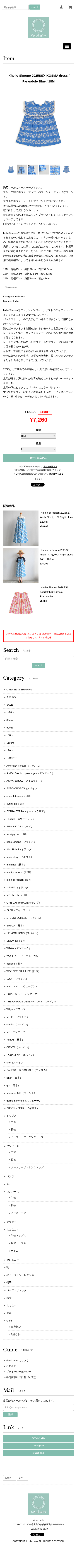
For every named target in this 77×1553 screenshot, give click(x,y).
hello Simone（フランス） (21, 841)
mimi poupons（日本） (19, 872)
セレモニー (12, 1259)
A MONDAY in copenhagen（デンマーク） (30, 773)
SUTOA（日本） (15, 925)
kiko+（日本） (14, 1077)
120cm (10, 750)
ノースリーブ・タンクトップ (27, 1137)
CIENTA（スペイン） (18, 1047)
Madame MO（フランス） (21, 1093)
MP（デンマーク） (17, 1032)
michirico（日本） (16, 864)
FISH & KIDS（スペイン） (21, 826)
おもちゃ (11, 1305)
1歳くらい (16, 1334)
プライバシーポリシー (18, 1371)
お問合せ (11, 1366)
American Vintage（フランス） (24, 765)
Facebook (38, 1453)
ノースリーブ (18, 1212)
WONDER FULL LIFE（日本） (23, 971)
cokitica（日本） (15, 963)
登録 (10, 1414)
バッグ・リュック (16, 1290)
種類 (38, 430)
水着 (8, 1297)
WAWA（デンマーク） (18, 948)
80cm (9, 720)
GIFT (9, 1320)
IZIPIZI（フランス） (17, 1016)
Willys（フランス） (17, 1009)
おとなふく (12, 1229)
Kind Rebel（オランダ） (20, 849)
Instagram (39, 1445)
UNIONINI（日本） (17, 940)
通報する (38, 479)
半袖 (13, 1121)
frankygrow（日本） (17, 834)
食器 (8, 1313)
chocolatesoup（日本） (19, 796)
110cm (10, 742)
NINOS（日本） (15, 1039)
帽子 (8, 1282)
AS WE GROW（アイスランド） (24, 780)
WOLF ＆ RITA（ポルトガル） (23, 955)
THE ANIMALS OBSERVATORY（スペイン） (31, 1001)
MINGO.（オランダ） (18, 887)
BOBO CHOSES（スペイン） (23, 788)
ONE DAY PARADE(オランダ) (23, 902)
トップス (11, 1115)
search (34, 7)
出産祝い (16, 1326)
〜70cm (10, 712)
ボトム (14, 1250)
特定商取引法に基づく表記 (21, 1377)
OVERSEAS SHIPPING (19, 689)
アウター (11, 1221)
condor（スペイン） (17, 1024)
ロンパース (12, 1191)
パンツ (10, 1176)
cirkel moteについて (17, 1360)
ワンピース (12, 1146)
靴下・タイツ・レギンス (20, 1274)
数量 (38, 443)
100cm (10, 735)
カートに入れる (38, 457)
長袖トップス (18, 1243)
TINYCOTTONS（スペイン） (23, 933)
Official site (38, 1438)
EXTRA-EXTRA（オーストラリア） (26, 811)
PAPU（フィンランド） (19, 910)
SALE (9, 704)
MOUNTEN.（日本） (18, 895)
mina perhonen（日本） (20, 879)
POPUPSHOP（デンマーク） (23, 994)
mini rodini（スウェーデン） (22, 986)
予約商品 (11, 697)
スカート (11, 1184)
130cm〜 (11, 757)
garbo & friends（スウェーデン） (25, 1100)
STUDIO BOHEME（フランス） (24, 917)
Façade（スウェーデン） (20, 818)
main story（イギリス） (19, 857)
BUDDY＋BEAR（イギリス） (22, 1108)
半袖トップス (18, 1235)
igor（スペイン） (16, 1062)
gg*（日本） (13, 1085)
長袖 (13, 1129)
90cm (9, 727)
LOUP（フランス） (17, 978)
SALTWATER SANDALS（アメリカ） (27, 1070)
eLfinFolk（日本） (16, 803)
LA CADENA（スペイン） (20, 1054)
